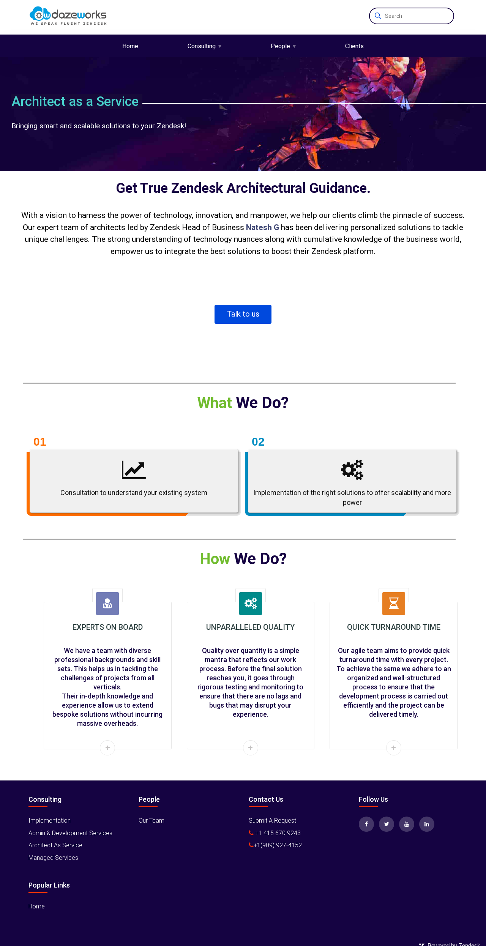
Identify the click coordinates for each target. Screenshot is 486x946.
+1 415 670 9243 (277, 833)
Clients (354, 46)
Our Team (151, 820)
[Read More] (107, 747)
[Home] (68, 17)
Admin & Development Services (70, 833)
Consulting (202, 46)
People (280, 46)
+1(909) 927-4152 (278, 845)
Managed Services (53, 857)
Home (130, 46)
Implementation (49, 820)
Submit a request (272, 820)
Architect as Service (55, 845)
